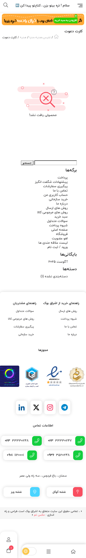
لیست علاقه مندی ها (53, 243)
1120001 (15, 455)
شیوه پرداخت (58, 225)
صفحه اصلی (59, 230)
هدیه (23, 37)
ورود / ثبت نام (57, 247)
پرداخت (63, 177)
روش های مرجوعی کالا (52, 212)
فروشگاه (62, 234)
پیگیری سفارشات (55, 186)
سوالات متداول (57, 221)
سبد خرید (61, 217)
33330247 (60, 441)
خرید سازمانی (58, 199)
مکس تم (39, 515)
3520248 (58, 455)
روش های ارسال (57, 208)
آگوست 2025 (58, 262)
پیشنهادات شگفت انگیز (51, 182)
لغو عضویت (60, 238)
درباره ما (62, 204)
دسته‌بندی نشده (56, 276)
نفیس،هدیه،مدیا (40, 37)
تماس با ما (60, 191)
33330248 (17, 441)
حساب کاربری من (56, 195)
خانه (56, 36)
